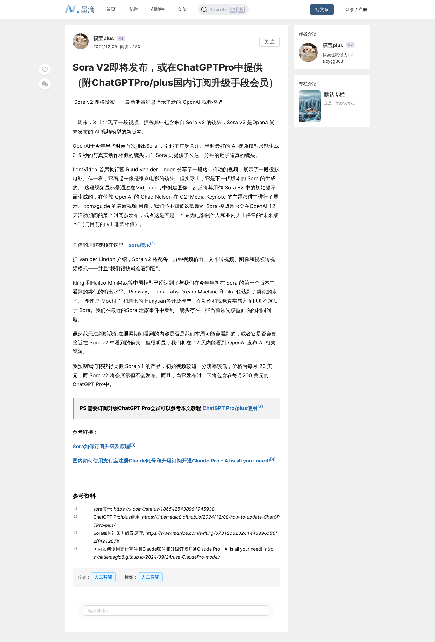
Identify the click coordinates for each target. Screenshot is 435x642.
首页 (111, 9)
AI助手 (158, 9)
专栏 (133, 9)
